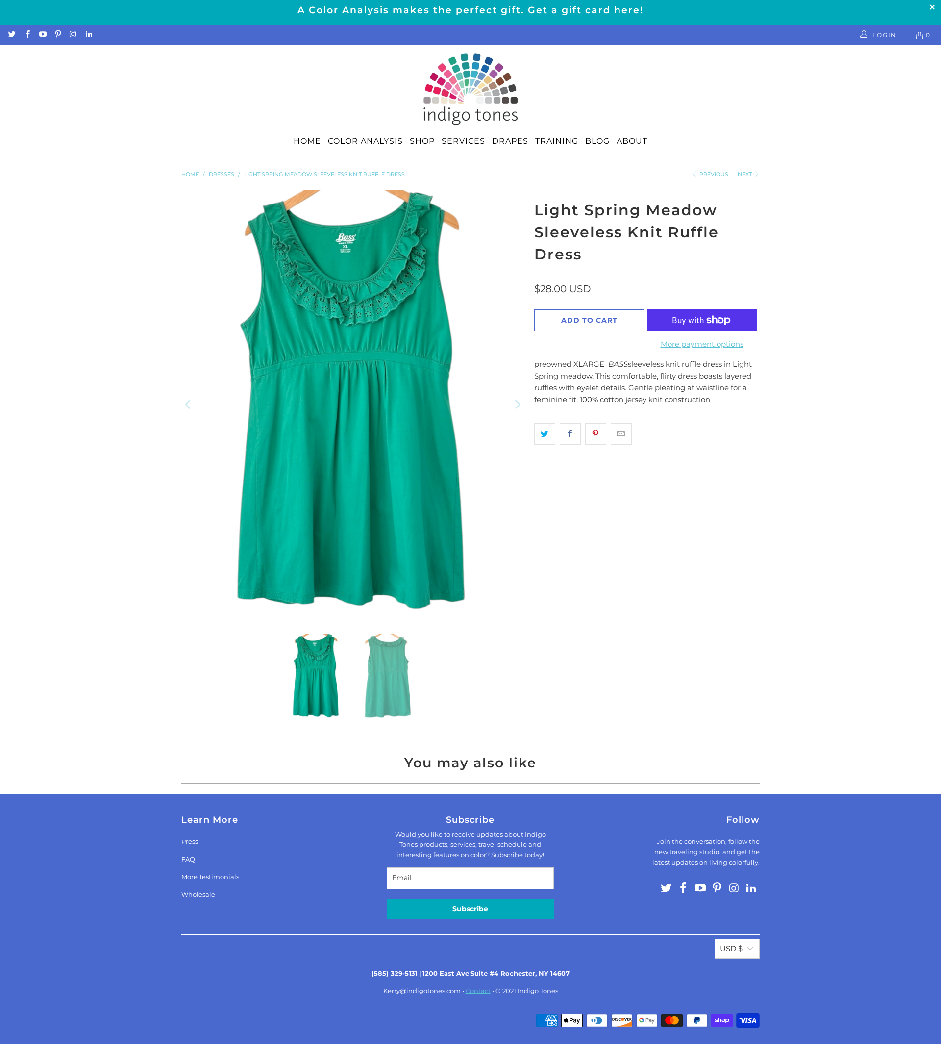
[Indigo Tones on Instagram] (73, 35)
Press (189, 841)
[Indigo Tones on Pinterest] (57, 35)
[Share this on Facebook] (570, 434)
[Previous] (189, 404)
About (632, 141)
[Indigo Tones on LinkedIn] (88, 35)
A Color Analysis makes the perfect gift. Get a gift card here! (470, 10)
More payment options (702, 344)
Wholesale (198, 894)
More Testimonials (210, 877)
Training (556, 141)
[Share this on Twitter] (544, 434)
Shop (422, 141)
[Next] (517, 404)
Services (463, 141)
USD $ (731, 948)
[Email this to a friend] (621, 434)
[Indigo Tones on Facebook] (27, 35)
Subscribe (470, 908)
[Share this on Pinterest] (595, 434)
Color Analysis (365, 141)
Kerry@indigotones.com (422, 990)
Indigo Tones (538, 990)
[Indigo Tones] (471, 89)
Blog (597, 141)
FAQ (188, 859)
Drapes (510, 141)
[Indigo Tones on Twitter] (11, 35)
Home (307, 141)
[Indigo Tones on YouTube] (42, 35)
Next (745, 174)
